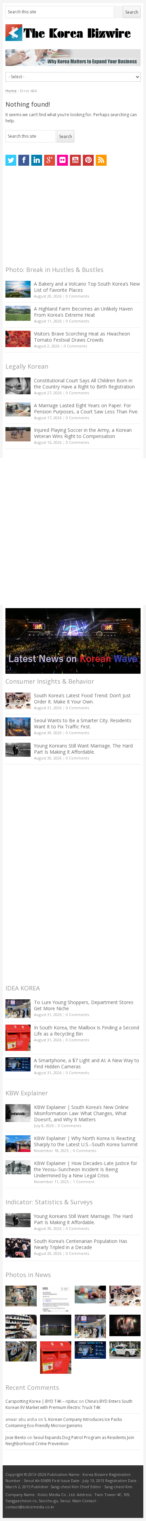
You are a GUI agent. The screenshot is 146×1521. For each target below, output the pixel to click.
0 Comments (77, 296)
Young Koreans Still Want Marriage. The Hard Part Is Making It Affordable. (83, 748)
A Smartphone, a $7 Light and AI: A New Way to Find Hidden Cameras (86, 1063)
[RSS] (101, 160)
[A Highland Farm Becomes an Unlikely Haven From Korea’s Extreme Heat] (18, 313)
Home (11, 90)
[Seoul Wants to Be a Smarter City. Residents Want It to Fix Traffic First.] (18, 726)
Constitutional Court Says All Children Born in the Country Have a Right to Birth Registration (84, 383)
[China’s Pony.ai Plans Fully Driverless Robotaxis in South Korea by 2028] (125, 1350)
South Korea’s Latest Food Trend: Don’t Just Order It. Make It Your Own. (82, 698)
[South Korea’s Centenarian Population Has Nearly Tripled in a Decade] (18, 1248)
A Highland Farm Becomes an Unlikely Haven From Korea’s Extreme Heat (83, 311)
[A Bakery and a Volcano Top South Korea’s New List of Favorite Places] (18, 289)
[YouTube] (75, 160)
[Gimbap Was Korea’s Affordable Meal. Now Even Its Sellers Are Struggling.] (21, 1351)
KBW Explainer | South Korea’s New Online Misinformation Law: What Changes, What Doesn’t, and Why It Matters (81, 1113)
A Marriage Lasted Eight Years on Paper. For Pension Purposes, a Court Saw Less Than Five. (86, 408)
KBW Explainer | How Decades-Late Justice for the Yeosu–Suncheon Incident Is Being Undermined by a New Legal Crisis (85, 1169)
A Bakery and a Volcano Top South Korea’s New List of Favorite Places (87, 286)
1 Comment (83, 1181)
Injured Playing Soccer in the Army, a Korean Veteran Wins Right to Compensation (83, 433)
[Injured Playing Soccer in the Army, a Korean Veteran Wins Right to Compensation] (18, 434)
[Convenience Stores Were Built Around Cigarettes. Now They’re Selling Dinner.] (21, 1327)
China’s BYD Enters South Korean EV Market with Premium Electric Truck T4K (68, 1404)
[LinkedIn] (36, 160)
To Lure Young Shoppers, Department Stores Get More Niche (83, 1005)
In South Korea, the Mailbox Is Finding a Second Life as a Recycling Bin (86, 1030)
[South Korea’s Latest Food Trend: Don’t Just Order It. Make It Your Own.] (18, 701)
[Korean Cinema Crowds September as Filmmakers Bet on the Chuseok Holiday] (21, 1296)
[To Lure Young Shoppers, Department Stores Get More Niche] (18, 1008)
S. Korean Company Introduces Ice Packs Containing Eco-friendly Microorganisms (63, 1422)
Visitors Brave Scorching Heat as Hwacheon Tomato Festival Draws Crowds (82, 336)
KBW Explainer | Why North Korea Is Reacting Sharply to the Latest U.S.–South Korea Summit (86, 1141)
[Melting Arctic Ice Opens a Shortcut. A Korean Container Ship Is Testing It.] (55, 1325)
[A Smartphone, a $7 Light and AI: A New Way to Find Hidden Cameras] (18, 1064)
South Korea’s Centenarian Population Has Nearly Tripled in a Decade (80, 1244)
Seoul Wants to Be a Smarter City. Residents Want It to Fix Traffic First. (82, 723)
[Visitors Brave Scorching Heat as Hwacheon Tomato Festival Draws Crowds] (18, 339)
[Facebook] (23, 160)
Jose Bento (15, 1437)
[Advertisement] (56, 217)
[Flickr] (62, 160)
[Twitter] (10, 160)
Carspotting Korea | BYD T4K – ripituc (41, 1401)
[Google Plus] (49, 160)
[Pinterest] (88, 160)
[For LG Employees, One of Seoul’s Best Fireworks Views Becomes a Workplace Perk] (125, 1325)
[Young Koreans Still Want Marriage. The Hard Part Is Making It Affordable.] (18, 750)
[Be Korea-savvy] (73, 32)
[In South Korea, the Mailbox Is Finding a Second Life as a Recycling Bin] (18, 1038)
